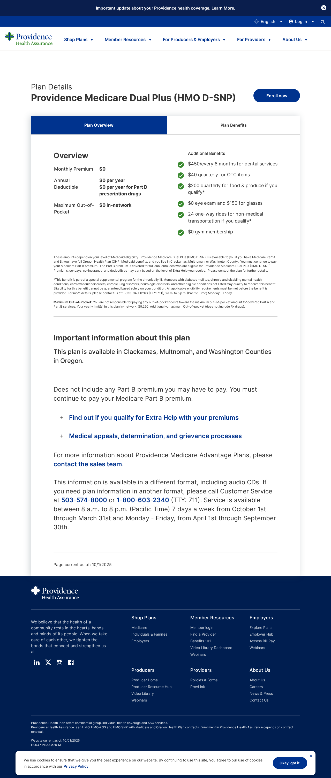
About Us (257, 680)
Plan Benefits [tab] (234, 125)
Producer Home (144, 680)
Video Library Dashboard (211, 647)
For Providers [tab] (251, 39)
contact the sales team (88, 464)
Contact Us (259, 700)
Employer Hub (261, 634)
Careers (256, 686)
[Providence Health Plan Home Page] (28, 38)
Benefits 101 (200, 641)
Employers (140, 641)
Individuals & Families (149, 634)
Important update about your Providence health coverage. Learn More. (165, 8)
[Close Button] (323, 7)
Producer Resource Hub (151, 686)
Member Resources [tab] (125, 39)
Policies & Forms (203, 680)
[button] (150, 637)
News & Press (261, 693)
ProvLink (197, 686)
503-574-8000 (84, 500)
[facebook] (70, 662)
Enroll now (276, 95)
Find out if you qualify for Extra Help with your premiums (154, 417)
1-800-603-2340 (143, 500)
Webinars (198, 654)
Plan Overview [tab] (99, 125)
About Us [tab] (292, 39)
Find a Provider (203, 634)
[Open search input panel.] (323, 21)
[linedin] (36, 662)
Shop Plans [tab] (75, 39)
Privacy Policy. (76, 766)
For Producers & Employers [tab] (191, 39)
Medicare (139, 627)
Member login (201, 627)
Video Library (142, 693)
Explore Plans (261, 627)
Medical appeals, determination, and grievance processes (155, 436)
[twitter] (48, 662)
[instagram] (59, 662)
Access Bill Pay (262, 641)
